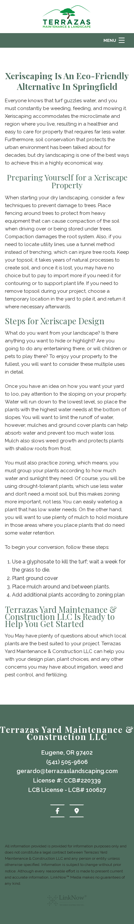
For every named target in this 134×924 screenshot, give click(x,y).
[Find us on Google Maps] (77, 810)
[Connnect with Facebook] (57, 810)
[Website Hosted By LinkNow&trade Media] (67, 908)
